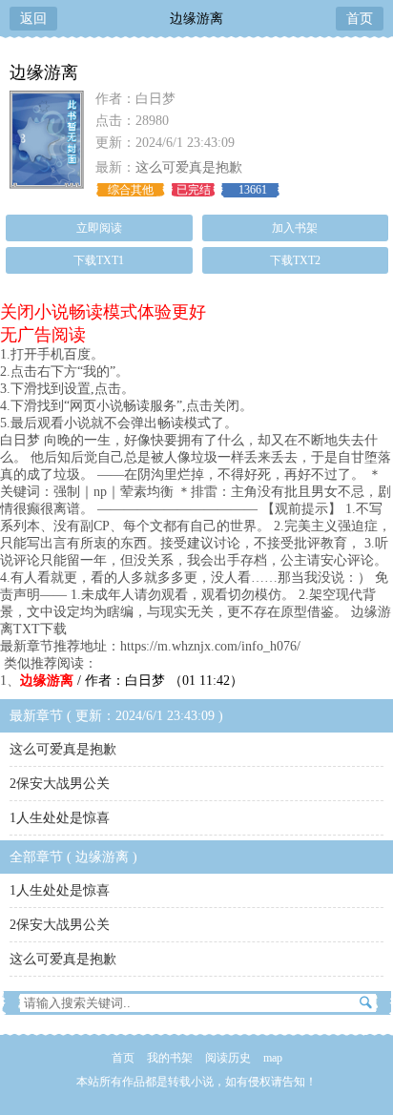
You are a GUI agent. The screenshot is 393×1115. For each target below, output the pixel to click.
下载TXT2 (295, 260)
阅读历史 (228, 1057)
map (272, 1057)
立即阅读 (99, 228)
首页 (359, 18)
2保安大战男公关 (60, 783)
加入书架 (295, 228)
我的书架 (170, 1057)
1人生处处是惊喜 (60, 818)
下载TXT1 (98, 260)
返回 (33, 18)
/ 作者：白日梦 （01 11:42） (131, 680)
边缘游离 (196, 18)
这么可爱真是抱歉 (188, 167)
